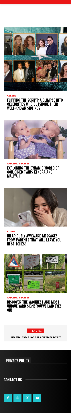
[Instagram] (17, 398)
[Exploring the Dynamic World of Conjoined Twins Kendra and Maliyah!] (35, 139)
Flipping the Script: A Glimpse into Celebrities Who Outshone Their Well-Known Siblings (35, 104)
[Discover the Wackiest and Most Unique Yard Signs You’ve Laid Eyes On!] (35, 273)
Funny (11, 232)
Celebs (11, 96)
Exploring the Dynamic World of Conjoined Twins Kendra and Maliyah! (33, 172)
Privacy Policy (17, 360)
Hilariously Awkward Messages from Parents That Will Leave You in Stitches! (34, 240)
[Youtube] (37, 398)
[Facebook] (8, 398)
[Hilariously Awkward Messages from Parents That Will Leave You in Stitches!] (35, 207)
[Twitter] (27, 398)
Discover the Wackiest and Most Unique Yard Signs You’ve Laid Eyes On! (34, 306)
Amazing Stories (18, 164)
